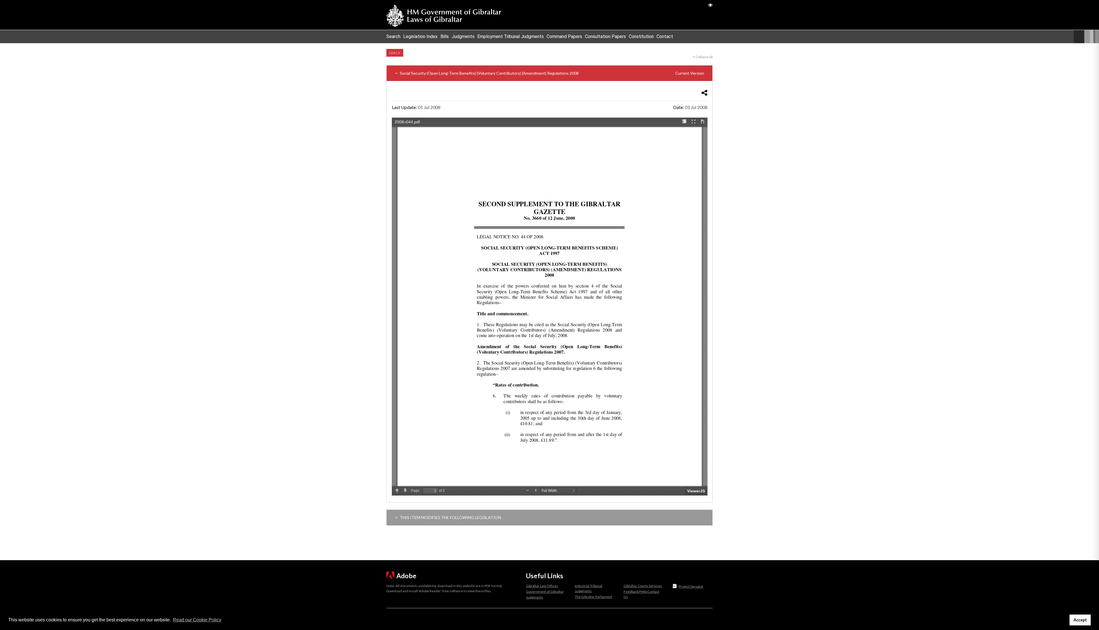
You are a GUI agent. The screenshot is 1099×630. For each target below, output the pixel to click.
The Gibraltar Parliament (593, 597)
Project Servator (691, 586)
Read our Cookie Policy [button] (197, 619)
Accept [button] (1080, 619)
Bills (444, 36)
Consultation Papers (605, 36)
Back (395, 53)
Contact (665, 36)
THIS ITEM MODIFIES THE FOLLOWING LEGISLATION (450, 517)
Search (393, 36)
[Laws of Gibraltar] (443, 15)
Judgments (463, 36)
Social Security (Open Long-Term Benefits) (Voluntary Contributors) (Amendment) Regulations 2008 (551, 73)
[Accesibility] (710, 4)
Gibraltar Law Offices (542, 586)
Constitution (641, 36)
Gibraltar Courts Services (643, 586)
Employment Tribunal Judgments (510, 36)
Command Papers (564, 36)
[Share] (704, 92)
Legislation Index (420, 36)
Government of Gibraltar (545, 591)
